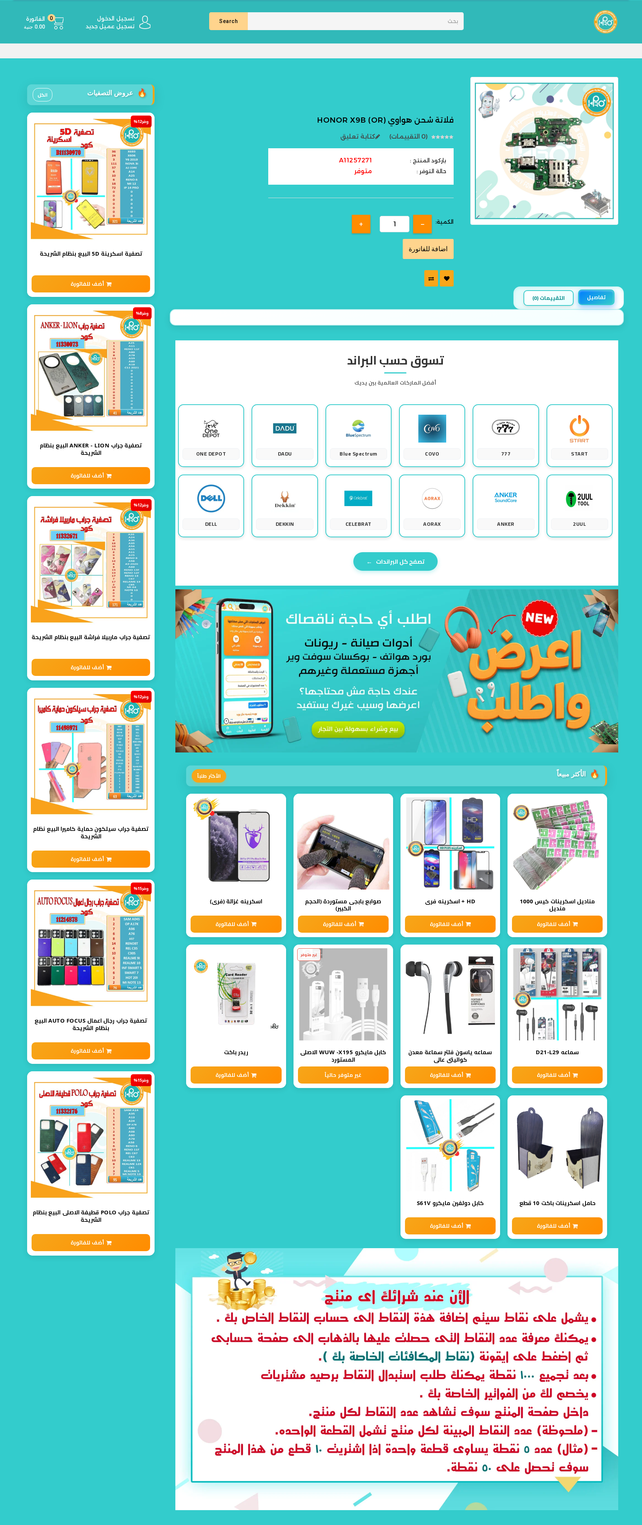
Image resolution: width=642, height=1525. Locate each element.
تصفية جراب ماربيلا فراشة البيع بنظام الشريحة (91, 637)
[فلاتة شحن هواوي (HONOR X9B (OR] (544, 150)
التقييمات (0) (548, 298)
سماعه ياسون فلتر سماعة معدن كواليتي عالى (450, 1056)
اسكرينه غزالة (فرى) (236, 901)
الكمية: (444, 221)
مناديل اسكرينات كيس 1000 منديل (557, 905)
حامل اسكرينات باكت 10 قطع (557, 1203)
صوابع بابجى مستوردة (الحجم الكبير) (343, 905)
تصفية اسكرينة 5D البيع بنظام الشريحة (91, 253)
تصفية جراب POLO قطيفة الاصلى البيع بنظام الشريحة (91, 1216)
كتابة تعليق (357, 136)
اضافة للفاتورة (428, 249)
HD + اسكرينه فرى (450, 901)
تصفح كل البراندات (395, 561)
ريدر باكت (236, 1052)
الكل (43, 94)
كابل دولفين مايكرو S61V (450, 1203)
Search (228, 21)
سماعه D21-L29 (557, 1052)
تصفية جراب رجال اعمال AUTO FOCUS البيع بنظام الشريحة (91, 1024)
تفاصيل (596, 297)
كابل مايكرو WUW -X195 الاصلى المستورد (343, 1056)
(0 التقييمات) (408, 136)
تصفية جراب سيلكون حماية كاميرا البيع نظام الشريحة (91, 832)
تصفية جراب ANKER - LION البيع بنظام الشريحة (91, 449)
